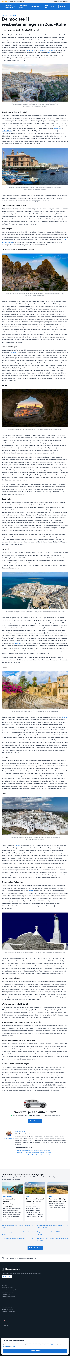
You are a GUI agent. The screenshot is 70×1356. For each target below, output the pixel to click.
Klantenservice (34, 7)
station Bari (57, 128)
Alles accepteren (35, 1351)
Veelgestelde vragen (23, 7)
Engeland (18, 643)
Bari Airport (29, 50)
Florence (65, 717)
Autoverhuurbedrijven (8, 1292)
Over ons (4, 1285)
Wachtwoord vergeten (8, 1307)
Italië (48, 53)
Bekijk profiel (10, 1138)
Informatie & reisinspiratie (9, 7)
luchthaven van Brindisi (48, 50)
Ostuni (18, 845)
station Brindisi (7, 131)
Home (6, 1258)
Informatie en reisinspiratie (9, 1290)
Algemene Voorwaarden (8, 1296)
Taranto (31, 891)
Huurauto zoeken (35, 1121)
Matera (13, 353)
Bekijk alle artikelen (35, 1248)
